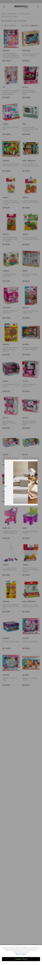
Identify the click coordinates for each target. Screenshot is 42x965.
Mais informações (28, 954)
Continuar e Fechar (21, 959)
